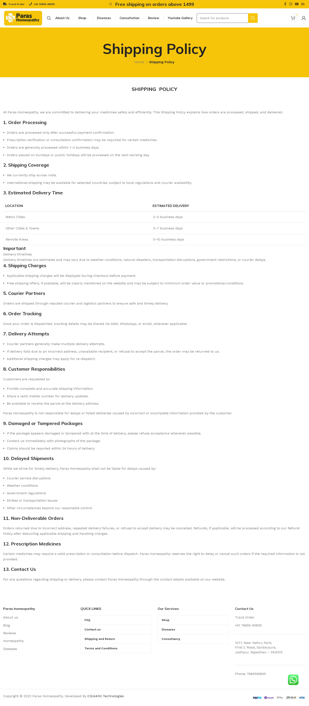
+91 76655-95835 (248, 625)
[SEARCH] (253, 18)
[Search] (110, 4)
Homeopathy (13, 641)
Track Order (245, 617)
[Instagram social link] (290, 4)
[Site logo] (23, 18)
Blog (6, 625)
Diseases (10, 649)
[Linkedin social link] (303, 4)
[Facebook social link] (285, 4)
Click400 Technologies (105, 696)
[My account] (304, 18)
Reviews (9, 633)
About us (10, 617)
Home (139, 62)
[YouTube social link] (296, 4)
